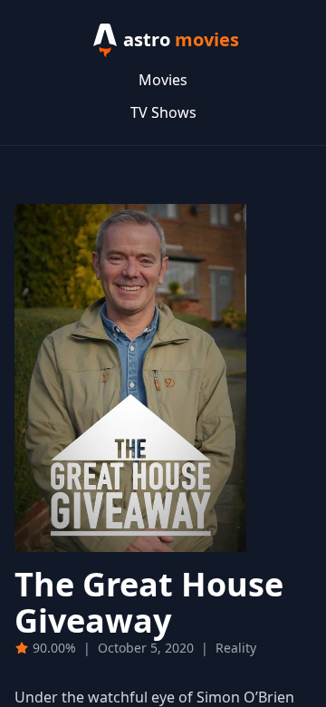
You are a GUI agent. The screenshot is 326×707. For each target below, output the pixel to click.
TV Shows (163, 112)
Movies (163, 80)
